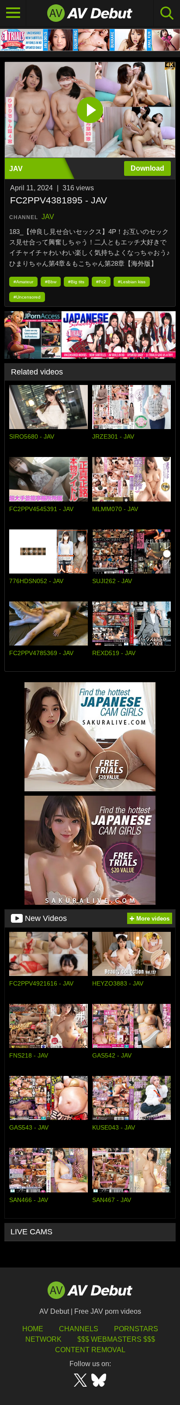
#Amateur (23, 281)
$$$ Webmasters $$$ (116, 1339)
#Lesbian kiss (131, 281)
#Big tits (76, 281)
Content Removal (90, 1349)
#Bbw (50, 281)
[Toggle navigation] (13, 13)
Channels (78, 1329)
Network (43, 1339)
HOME (32, 1329)
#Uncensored (27, 297)
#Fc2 (101, 281)
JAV (48, 216)
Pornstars (136, 1329)
